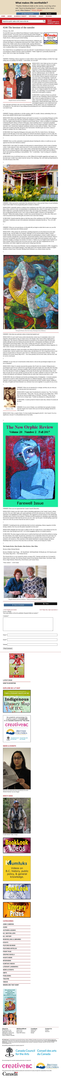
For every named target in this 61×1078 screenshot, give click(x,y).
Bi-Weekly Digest (20, 16)
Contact (47, 1030)
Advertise (47, 1031)
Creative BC (28, 1060)
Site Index (32, 16)
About (41, 16)
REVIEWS (49, 16)
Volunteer (33, 1031)
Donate (32, 1032)
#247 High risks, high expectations (48, 609)
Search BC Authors (21, 1032)
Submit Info (33, 1030)
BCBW (10, 16)
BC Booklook (7, 7)
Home (3, 16)
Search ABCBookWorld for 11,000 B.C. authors (53, 21)
